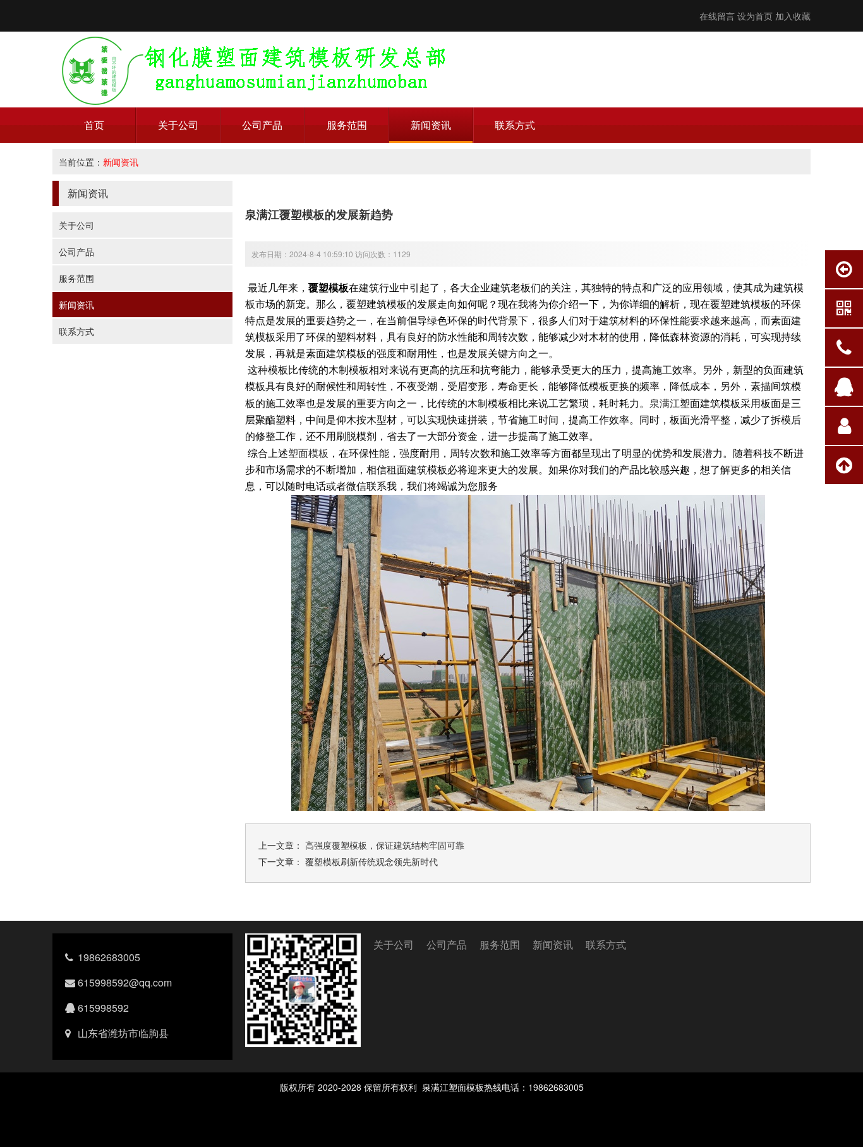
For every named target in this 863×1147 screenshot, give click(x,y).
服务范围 (347, 125)
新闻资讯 (431, 125)
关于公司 (178, 125)
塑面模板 (308, 453)
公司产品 (262, 125)
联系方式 (515, 125)
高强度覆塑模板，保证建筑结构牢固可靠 (383, 845)
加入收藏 (793, 15)
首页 (94, 125)
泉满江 (664, 403)
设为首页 (755, 15)
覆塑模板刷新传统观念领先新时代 (370, 861)
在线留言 (717, 15)
